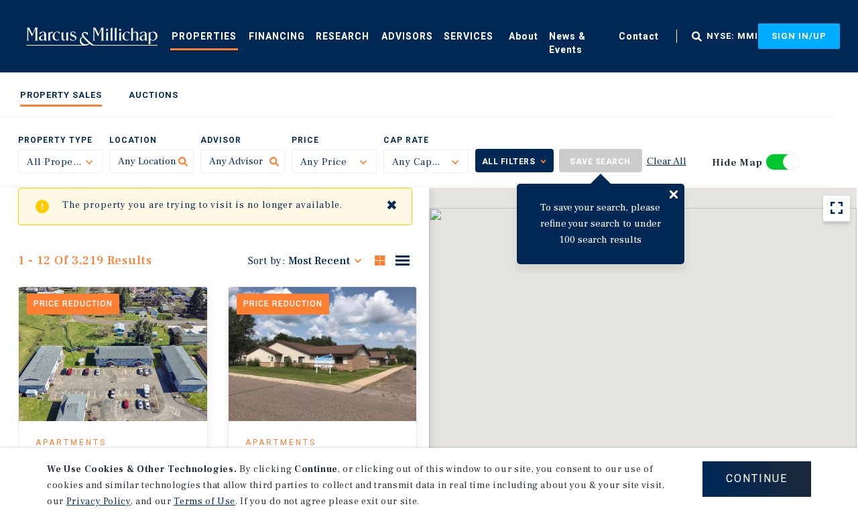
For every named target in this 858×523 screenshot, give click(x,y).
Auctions (153, 95)
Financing (277, 36)
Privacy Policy (98, 502)
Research (342, 36)
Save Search (600, 161)
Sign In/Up (799, 36)
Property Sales (61, 95)
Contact (639, 36)
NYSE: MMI (732, 36)
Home (92, 36)
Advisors (407, 36)
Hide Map (737, 162)
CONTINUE (757, 478)
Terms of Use (204, 502)
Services (468, 36)
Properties (204, 36)
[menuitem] (204, 35)
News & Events (567, 43)
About (523, 36)
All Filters (509, 161)
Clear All (666, 161)
